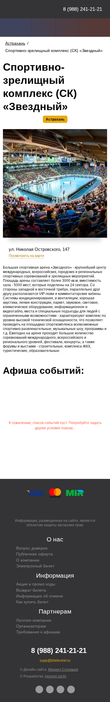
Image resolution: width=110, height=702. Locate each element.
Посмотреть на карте (26, 256)
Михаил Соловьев (63, 670)
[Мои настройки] (20, 27)
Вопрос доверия (32, 548)
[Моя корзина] (90, 27)
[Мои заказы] (43, 27)
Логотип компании (33, 620)
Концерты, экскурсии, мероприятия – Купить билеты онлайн (27, 9)
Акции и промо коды (35, 584)
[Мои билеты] (67, 27)
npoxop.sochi (55, 676)
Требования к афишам (38, 632)
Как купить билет (32, 602)
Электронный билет (35, 566)
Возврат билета (31, 590)
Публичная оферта (34, 554)
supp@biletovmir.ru (55, 660)
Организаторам (31, 626)
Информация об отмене (39, 596)
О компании (27, 560)
